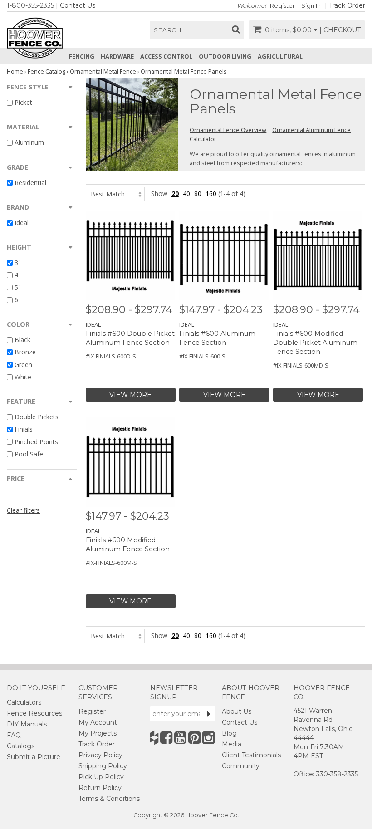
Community (240, 766)
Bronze (25, 352)
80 (197, 193)
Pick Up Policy (101, 777)
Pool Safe (29, 454)
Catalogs (20, 746)
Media (231, 744)
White (23, 377)
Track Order (347, 5)
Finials (24, 429)
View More (130, 395)
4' (17, 275)
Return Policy (100, 788)
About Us (236, 711)
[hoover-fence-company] (154, 737)
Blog (229, 733)
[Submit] (208, 713)
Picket (23, 102)
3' (17, 262)
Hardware (117, 56)
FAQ (14, 735)
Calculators (24, 702)
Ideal (22, 222)
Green (23, 364)
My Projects (97, 733)
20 (175, 193)
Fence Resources (34, 713)
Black (22, 339)
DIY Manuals (27, 724)
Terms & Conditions (109, 799)
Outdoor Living (225, 56)
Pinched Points (36, 441)
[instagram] (208, 737)
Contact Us (77, 5)
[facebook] (166, 737)
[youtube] (180, 737)
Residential (30, 182)
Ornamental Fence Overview (228, 130)
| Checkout (340, 30)
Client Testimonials (251, 755)
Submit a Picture (33, 757)
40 (186, 193)
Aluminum (29, 142)
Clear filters (23, 510)
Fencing (81, 56)
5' (17, 287)
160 (211, 193)
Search (167, 30)
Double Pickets (37, 416)
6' (17, 299)
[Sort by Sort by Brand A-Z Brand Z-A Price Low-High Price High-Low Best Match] (116, 193)
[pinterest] (194, 737)
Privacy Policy (100, 755)
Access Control (166, 56)
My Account (97, 722)
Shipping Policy (102, 766)
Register (282, 5)
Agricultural (280, 56)
